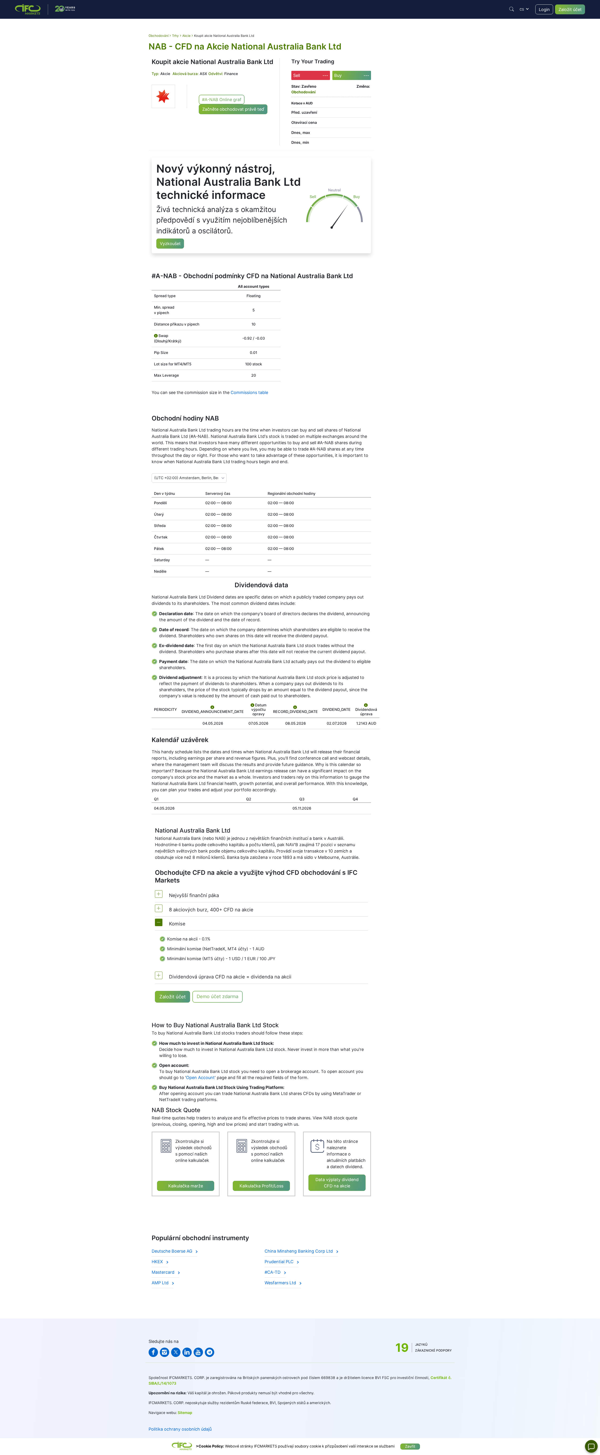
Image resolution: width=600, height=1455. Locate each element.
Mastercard (164, 1272)
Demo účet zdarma (217, 996)
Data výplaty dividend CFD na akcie (337, 1182)
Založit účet (570, 9)
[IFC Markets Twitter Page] (175, 1352)
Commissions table (249, 392)
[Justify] (511, 9)
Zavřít (410, 1446)
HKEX (158, 1261)
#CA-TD (273, 1272)
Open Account (200, 1077)
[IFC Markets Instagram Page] (164, 1352)
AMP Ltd (161, 1282)
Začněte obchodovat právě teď (233, 109)
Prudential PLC (280, 1261)
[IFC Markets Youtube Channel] (198, 1352)
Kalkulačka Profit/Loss (261, 1185)
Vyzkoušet (170, 243)
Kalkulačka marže (185, 1185)
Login (544, 9)
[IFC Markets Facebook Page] (153, 1352)
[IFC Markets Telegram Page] (209, 1352)
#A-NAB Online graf (221, 99)
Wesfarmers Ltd (281, 1282)
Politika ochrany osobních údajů (180, 1429)
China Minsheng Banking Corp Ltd (299, 1251)
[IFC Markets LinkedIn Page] (187, 1352)
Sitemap (185, 1412)
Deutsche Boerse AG (172, 1251)
